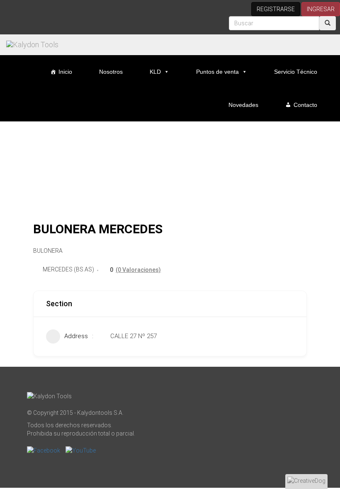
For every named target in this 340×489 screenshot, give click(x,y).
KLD (155, 71)
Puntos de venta (217, 71)
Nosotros (111, 71)
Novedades (243, 105)
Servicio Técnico (295, 71)
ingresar (321, 9)
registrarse (276, 9)
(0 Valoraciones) (138, 270)
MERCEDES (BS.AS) (68, 269)
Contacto (305, 105)
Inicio (65, 71)
